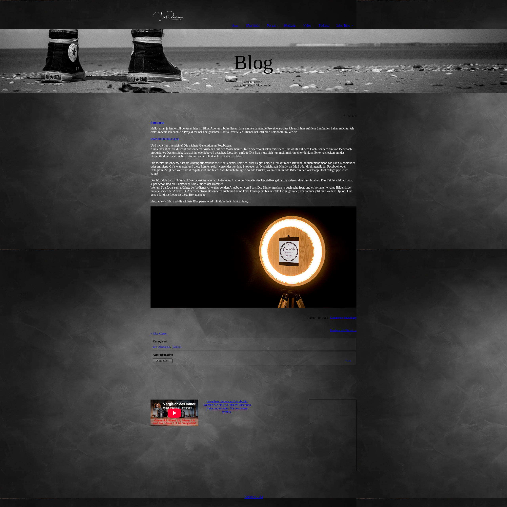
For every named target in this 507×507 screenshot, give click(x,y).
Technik (176, 346)
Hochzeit (289, 25)
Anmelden (162, 360)
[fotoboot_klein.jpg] (253, 257)
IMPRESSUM (253, 497)
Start (235, 25)
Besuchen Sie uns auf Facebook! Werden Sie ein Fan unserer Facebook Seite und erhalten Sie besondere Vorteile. (227, 407)
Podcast (324, 25)
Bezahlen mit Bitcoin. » (343, 330)
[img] (253, 61)
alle (155, 346)
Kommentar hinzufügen (343, 317)
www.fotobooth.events (165, 138)
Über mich (252, 25)
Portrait (271, 25)
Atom (348, 360)
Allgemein (164, 346)
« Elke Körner (159, 333)
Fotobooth (157, 122)
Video (307, 25)
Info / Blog (343, 25)
